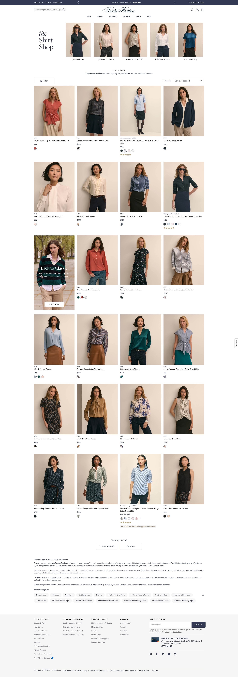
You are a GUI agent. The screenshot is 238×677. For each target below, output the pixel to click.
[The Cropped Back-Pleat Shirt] (97, 260)
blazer (172, 577)
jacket (179, 577)
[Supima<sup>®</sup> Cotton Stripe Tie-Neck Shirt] (97, 339)
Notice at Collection (97, 670)
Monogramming (97, 627)
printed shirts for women (108, 601)
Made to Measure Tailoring (101, 623)
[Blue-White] (165, 376)
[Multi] (35, 446)
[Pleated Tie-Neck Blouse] (97, 409)
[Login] (197, 9)
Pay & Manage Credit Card (73, 631)
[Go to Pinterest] (163, 654)
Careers (123, 627)
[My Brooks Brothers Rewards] (48, 2)
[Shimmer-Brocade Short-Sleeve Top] (54, 409)
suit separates (84, 595)
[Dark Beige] (78, 446)
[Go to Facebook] (156, 654)
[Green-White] (78, 516)
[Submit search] (63, 9)
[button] (202, 9)
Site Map (123, 631)
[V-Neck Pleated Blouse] (54, 339)
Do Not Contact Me (115, 670)
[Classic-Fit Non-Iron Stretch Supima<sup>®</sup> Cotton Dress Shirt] (140, 111)
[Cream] (78, 224)
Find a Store (96, 635)
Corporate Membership (71, 627)
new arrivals (41, 595)
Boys (138, 16)
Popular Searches (98, 642)
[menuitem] (89, 16)
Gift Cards (95, 631)
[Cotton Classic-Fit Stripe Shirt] (140, 187)
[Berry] (35, 148)
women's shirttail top (84, 601)
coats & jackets (161, 595)
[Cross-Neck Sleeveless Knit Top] (184, 479)
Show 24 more (107, 546)
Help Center (38, 627)
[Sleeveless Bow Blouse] (184, 409)
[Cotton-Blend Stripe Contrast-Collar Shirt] (184, 260)
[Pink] (129, 150)
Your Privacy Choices (42, 658)
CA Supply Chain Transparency (75, 670)
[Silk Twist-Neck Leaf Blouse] (140, 260)
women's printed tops (60, 601)
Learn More (166, 646)
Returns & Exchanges (42, 635)
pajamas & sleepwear (182, 595)
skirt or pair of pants (141, 577)
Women (126, 16)
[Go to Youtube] (169, 654)
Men (89, 16)
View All (130, 546)
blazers (99, 595)
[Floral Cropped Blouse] (140, 409)
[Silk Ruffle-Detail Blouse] (97, 187)
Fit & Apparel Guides (42, 646)
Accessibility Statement (42, 654)
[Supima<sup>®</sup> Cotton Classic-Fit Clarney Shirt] (54, 187)
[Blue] (35, 376)
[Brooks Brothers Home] (119, 9)
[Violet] (129, 518)
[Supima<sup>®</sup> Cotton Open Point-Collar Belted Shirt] (54, 111)
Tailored (113, 16)
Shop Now (137, 2)
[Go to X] (175, 654)
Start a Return (39, 638)
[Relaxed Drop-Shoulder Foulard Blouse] (54, 479)
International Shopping (100, 638)
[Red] (136, 518)
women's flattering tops (183, 601)
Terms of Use (144, 670)
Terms (167, 632)
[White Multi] (165, 446)
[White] (132, 150)
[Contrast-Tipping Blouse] (184, 111)
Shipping (37, 642)
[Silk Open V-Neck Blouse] (140, 339)
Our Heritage (125, 623)
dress (54, 577)
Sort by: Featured (182, 81)
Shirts (100, 16)
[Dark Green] (38, 376)
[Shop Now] (54, 272)
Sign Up (198, 624)
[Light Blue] (125, 150)
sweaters (68, 595)
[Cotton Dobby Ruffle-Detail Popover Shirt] (97, 111)
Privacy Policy (177, 632)
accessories (55, 580)
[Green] (78, 297)
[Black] (121, 150)
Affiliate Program (40, 650)
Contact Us (124, 635)
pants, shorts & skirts (116, 595)
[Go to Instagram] (150, 654)
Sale (149, 16)
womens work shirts (160, 601)
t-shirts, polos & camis (140, 595)
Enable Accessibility (196, 2)
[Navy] (165, 148)
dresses (55, 595)
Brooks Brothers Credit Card (73, 635)
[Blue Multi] (121, 224)
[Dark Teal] (121, 376)
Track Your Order (40, 631)
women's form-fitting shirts (135, 601)
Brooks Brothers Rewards (72, 623)
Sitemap (155, 670)
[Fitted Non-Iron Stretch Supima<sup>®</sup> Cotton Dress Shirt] (184, 187)
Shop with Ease (39, 623)
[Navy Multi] (78, 148)
